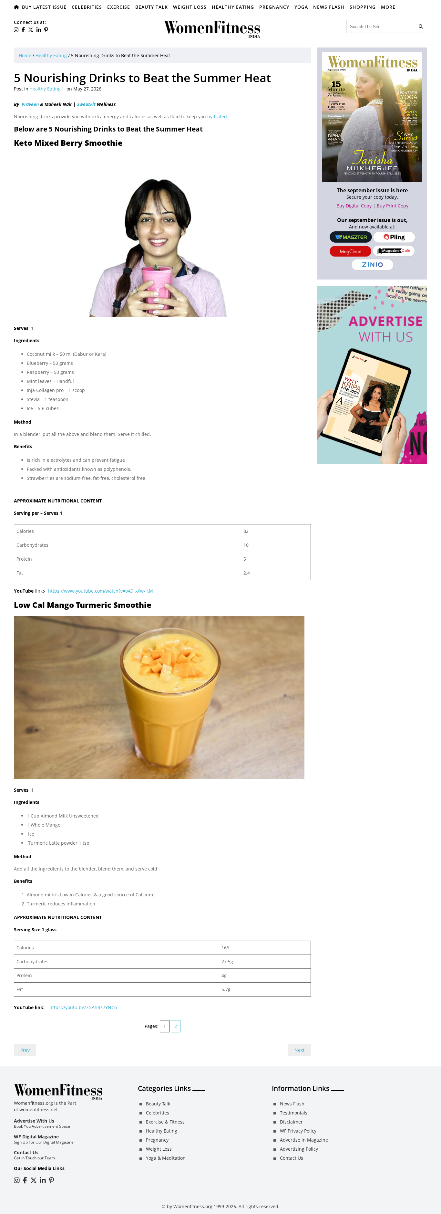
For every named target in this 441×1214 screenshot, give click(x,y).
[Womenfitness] (212, 29)
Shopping (363, 7)
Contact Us (26, 1152)
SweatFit (86, 104)
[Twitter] (30, 29)
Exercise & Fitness (165, 1122)
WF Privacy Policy (298, 1131)
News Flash (328, 7)
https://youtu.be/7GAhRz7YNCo (83, 1007)
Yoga (301, 7)
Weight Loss (190, 7)
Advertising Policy (299, 1149)
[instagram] (16, 29)
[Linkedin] (38, 29)
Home (25, 55)
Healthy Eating (233, 7)
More (388, 7)
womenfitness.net (38, 1109)
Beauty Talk (151, 7)
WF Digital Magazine (36, 1137)
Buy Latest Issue (44, 7)
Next (299, 1050)
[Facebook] (23, 29)
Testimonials (293, 1113)
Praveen (30, 104)
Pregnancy (274, 7)
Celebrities (87, 7)
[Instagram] (17, 1180)
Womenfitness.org (192, 1206)
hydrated (217, 116)
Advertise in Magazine (304, 1140)
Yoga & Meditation (166, 1158)
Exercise (118, 7)
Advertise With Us (34, 1121)
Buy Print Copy (392, 206)
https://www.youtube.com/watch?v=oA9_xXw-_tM (100, 591)
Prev (25, 1050)
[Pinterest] (46, 29)
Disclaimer (291, 1122)
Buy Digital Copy (354, 206)
